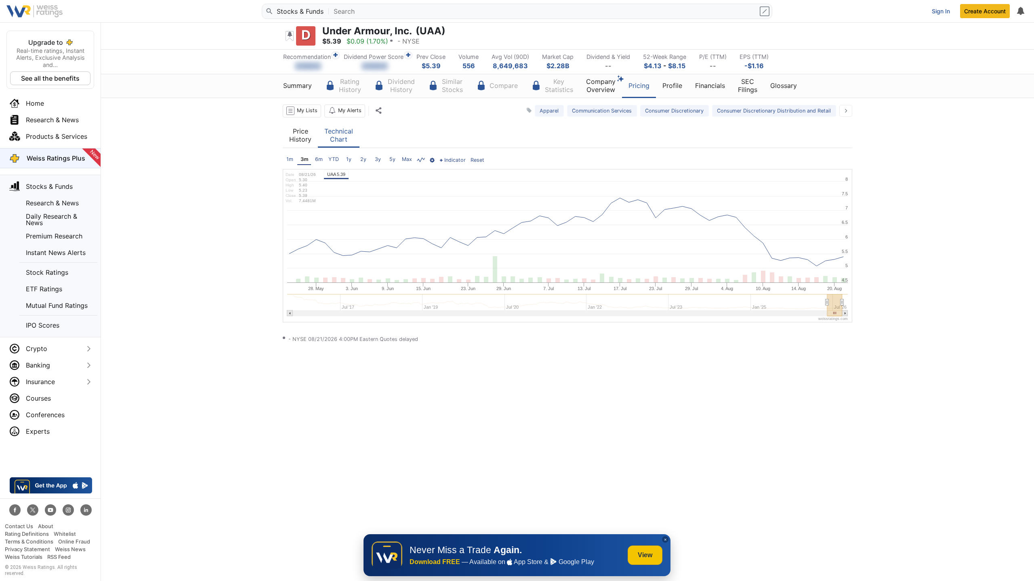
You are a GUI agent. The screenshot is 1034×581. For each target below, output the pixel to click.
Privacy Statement (27, 549)
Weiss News (70, 549)
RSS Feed (59, 557)
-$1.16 (754, 66)
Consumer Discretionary (674, 111)
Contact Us (19, 526)
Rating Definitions (27, 534)
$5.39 (431, 66)
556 (468, 66)
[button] (302, 110)
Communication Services (602, 111)
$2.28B (558, 66)
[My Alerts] (1020, 11)
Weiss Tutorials (23, 557)
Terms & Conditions (29, 541)
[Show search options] (765, 11)
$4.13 (653, 66)
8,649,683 (510, 66)
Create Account (985, 11)
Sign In (941, 11)
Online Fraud (74, 541)
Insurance (40, 381)
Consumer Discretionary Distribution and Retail (774, 111)
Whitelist (65, 534)
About (45, 526)
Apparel (549, 111)
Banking (38, 365)
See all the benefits (50, 78)
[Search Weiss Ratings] (268, 11)
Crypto (36, 348)
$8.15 (676, 66)
